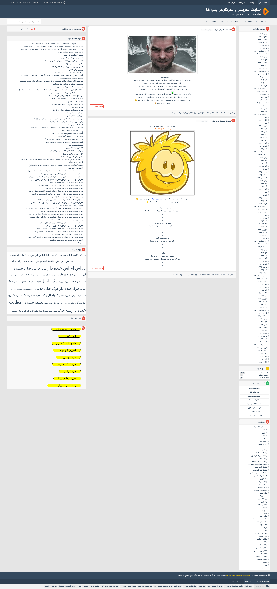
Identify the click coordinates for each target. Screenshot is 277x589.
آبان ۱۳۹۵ (263, 166)
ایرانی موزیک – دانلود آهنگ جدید (70, 137)
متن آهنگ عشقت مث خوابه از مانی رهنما (67, 99)
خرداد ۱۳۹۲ (262, 273)
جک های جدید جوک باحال (109, 586)
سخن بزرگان (262, 505)
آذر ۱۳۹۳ (263, 221)
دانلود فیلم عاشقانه (254, 396)
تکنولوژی (263, 479)
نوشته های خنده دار (50, 311)
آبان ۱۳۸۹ (263, 362)
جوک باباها (202, 586)
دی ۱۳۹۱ (263, 287)
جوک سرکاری (21, 289)
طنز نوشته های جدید (145, 586)
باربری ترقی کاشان (76, 70)
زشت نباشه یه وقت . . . (220, 121)
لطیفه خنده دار (32, 302)
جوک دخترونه (31, 289)
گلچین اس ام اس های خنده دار (23, 311)
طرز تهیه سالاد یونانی (75, 116)
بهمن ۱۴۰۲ (263, 77)
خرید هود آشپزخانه (75, 168)
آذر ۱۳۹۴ (263, 187)
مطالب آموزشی (261, 539)
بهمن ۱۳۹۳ (263, 215)
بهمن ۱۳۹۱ (263, 284)
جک (63, 295)
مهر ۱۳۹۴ (263, 192)
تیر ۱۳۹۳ (263, 236)
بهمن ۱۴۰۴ (263, 34)
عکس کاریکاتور (261, 522)
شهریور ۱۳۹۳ (262, 230)
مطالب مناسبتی (261, 559)
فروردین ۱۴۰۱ (261, 103)
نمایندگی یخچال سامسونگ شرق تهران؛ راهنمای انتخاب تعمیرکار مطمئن (57, 44)
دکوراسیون (263, 493)
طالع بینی (263, 511)
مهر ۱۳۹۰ (263, 331)
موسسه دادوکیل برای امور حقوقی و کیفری (67, 84)
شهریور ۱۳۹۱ (262, 299)
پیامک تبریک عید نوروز (258, 456)
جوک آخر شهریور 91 (215, 586)
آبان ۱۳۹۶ (263, 143)
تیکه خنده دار (25, 275)
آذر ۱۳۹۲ (263, 256)
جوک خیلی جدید (48, 288)
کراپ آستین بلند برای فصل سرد (70, 52)
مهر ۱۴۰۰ (263, 112)
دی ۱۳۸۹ (263, 356)
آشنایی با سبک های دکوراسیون (71, 206)
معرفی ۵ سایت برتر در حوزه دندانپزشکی (67, 197)
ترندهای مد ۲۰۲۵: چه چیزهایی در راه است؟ (66, 96)
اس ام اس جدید (59, 261)
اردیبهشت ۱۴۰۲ (260, 89)
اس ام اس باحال (33, 254)
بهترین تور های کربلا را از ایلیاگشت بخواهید (66, 122)
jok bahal (58, 255)
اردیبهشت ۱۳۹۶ (260, 152)
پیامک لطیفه (38, 311)
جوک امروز (64, 282)
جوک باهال (248, 586)
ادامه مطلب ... (97, 106)
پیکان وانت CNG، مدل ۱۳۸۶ (71, 131)
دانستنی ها (263, 485)
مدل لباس (263, 536)
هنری (265, 565)
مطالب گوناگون (203, 113)
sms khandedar (79, 255)
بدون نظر (175, 113)
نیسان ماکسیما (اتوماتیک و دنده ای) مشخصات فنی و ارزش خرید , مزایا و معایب (53, 209)
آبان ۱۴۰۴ (263, 37)
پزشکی (264, 450)
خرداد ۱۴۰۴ (262, 48)
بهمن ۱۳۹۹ (263, 117)
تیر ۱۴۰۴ (263, 45)
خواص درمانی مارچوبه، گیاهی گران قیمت (67, 105)
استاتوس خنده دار (51, 274)
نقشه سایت (211, 21)
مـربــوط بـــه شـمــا (226, 113)
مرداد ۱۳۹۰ (262, 336)
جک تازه (31, 295)
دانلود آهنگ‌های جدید (254, 404)
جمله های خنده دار (77, 281)
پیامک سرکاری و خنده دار (257, 464)
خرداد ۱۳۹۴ (262, 204)
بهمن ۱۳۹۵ (263, 158)
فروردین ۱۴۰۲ (261, 92)
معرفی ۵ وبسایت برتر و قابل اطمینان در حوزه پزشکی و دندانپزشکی (57, 194)
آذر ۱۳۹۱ (263, 290)
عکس (265, 513)
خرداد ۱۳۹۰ (262, 342)
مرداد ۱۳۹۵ (262, 172)
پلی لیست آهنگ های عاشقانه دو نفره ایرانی (66, 151)
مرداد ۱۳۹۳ (262, 233)
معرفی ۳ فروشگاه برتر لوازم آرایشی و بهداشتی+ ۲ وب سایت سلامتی (57, 203)
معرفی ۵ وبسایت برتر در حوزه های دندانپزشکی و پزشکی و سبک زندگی (56, 191)
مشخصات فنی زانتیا (75, 125)
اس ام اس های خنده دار (73, 274)
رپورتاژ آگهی (262, 499)
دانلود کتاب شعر (254, 388)
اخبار (265, 439)
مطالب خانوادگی (261, 548)
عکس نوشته (262, 525)
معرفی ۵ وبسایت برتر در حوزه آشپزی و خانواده (65, 183)
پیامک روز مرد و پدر (259, 462)
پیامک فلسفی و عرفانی (258, 473)
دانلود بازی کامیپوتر (66, 343)
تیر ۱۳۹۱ (263, 305)
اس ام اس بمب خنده (78, 261)
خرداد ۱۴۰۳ (262, 69)
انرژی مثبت (262, 444)
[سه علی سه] (162, 74)
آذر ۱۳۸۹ (263, 359)
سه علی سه (54, 303)
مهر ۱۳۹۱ (263, 296)
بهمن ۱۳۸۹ (263, 354)
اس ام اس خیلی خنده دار (29, 268)
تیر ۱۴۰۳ (263, 66)
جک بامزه (41, 295)
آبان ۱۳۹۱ (263, 293)
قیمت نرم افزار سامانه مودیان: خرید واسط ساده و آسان (62, 140)
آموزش (264, 436)
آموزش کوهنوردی (67, 350)
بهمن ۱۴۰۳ (263, 57)
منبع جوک (64, 310)
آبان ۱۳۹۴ (263, 189)
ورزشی (264, 568)
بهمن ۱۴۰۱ (263, 97)
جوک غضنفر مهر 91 (190, 586)
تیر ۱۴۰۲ (263, 83)
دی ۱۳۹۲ (263, 253)
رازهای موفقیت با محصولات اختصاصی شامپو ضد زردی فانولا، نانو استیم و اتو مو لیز (52, 160)
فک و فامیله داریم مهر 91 (233, 586)
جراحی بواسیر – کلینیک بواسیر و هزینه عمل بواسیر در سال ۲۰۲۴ (58, 119)
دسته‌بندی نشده (260, 490)
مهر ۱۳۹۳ (263, 227)
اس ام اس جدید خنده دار (33, 261)
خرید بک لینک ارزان (254, 416)
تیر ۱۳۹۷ (263, 135)
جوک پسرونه (69, 296)
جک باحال (54, 295)
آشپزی (264, 433)
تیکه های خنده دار (15, 275)
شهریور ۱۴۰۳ (262, 63)
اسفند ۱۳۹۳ (262, 212)
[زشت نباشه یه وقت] (162, 196)
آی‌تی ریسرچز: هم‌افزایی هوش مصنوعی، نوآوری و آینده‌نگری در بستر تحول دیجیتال (51, 76)
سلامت (264, 508)
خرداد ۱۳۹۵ (262, 175)
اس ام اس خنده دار (64, 268)
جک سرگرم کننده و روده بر (73, 303)
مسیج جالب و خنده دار (128, 586)
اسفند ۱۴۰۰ (262, 106)
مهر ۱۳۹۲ (263, 261)
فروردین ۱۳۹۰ (261, 348)
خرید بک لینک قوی (254, 408)
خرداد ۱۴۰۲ (262, 86)
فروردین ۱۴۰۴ (261, 54)
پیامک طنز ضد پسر (260, 470)
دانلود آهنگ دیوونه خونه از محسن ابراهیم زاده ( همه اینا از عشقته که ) (56, 165)
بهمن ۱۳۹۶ (263, 141)
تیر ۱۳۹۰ (263, 339)
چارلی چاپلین (262, 482)
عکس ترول (263, 516)
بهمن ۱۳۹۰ (263, 319)
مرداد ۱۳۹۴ (262, 198)
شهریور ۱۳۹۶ (262, 146)
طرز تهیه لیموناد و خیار (74, 113)
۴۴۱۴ (264, 430)
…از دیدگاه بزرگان (260, 427)
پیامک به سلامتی (261, 453)
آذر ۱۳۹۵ (263, 164)
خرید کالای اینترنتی (66, 364)
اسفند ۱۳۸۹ (262, 351)
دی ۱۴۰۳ (263, 60)
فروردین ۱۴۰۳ (261, 74)
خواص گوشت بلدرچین (74, 102)
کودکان (264, 531)
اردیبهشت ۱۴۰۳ (260, 71)
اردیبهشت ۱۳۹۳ (260, 241)
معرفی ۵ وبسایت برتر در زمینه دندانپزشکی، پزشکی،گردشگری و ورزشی (56, 177)
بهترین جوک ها (36, 275)
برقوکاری (79, 243)
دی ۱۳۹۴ (263, 184)
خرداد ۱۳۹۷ (262, 138)
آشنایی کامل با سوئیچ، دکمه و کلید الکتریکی (66, 134)
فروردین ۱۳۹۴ (261, 210)
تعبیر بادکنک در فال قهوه (73, 55)
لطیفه (46, 303)
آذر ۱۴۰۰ (263, 109)
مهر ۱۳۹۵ (263, 169)
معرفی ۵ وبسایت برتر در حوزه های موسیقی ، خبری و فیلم (61, 174)
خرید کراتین (70, 371)
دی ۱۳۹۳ (263, 218)
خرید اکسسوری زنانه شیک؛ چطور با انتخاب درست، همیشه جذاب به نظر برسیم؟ (53, 47)
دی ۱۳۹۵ (263, 161)
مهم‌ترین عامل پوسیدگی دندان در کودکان (67, 110)
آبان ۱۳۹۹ (263, 120)
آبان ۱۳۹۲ (263, 259)
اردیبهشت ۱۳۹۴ (260, 207)
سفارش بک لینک (254, 412)
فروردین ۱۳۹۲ (261, 279)
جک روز (11, 295)
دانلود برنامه (262, 487)
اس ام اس (263, 441)
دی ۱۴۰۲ (263, 80)
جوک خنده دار (69, 288)
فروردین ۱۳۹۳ (261, 244)
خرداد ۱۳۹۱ (262, 308)
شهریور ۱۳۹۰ (262, 333)
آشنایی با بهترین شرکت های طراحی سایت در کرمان (64, 142)
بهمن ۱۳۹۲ (263, 250)
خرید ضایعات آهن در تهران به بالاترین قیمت (66, 240)
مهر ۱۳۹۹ (263, 123)
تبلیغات (253, 2)
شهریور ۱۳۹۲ (262, 264)
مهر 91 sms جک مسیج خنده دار (69, 586)
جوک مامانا (177, 586)
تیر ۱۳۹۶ (263, 149)
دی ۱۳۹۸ (263, 129)
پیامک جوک (263, 459)
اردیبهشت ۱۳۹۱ (260, 310)
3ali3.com (48, 254)
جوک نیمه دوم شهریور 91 (163, 586)
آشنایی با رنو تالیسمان (74, 148)
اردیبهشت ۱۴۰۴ (260, 51)
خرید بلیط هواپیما (67, 378)
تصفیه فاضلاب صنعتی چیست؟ (71, 78)
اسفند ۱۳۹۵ (262, 155)
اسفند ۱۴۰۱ (262, 94)
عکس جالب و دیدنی (259, 519)
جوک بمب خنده (33, 281)
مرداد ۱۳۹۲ (262, 267)
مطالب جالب (214, 113)
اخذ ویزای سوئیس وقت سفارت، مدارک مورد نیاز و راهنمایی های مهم (57, 128)
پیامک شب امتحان (260, 467)
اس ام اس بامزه (15, 255)
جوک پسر (78, 295)
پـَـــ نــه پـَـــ (263, 447)
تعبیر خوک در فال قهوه (74, 64)
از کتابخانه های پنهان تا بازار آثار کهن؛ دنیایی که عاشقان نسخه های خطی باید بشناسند (51, 50)
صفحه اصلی (264, 2)
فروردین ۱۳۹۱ (261, 313)
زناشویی (264, 502)
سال (22, 29)
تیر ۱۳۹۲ (263, 270)
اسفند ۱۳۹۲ (262, 247)
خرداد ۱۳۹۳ (262, 238)
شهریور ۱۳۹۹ (262, 126)
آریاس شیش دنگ (76, 163)
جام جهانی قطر (254, 392)
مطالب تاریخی (262, 542)
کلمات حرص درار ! (222, 29)
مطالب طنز (215, 275)
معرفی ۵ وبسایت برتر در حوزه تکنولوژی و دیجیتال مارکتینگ (60, 186)
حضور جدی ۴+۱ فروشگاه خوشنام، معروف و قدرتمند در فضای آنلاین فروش (55, 171)
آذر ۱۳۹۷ (263, 132)
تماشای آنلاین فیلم (254, 400)
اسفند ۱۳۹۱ (262, 282)
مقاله (265, 562)
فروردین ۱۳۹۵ (261, 178)
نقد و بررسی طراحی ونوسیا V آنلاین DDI (67, 67)
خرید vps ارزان (68, 357)
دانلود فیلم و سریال (66, 329)
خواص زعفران (77, 107)
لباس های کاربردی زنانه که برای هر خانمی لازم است (64, 61)
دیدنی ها (263, 496)
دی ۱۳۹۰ (263, 322)
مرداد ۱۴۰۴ (262, 43)
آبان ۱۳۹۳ (263, 224)
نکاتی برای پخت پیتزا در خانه (72, 157)
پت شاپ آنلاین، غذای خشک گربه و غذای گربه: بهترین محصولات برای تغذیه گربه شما (51, 81)
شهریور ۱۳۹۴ (262, 195)
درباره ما (231, 2)
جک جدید (22, 295)
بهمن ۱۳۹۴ (263, 181)
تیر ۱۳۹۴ (263, 201)
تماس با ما (242, 2)
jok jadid (67, 255)
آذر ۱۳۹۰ (263, 325)
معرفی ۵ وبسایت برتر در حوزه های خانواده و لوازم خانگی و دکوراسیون (56, 180)
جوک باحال (50, 281)
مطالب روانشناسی (260, 551)
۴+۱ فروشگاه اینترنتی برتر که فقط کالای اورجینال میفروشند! (60, 200)
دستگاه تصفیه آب (76, 145)
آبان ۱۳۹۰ (263, 328)
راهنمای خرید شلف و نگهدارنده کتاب (69, 73)
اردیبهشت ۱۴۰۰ (260, 115)
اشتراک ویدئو (69, 336)
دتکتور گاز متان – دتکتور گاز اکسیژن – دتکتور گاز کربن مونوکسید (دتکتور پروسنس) (51, 90)
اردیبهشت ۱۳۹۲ (260, 276)
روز (32, 29)
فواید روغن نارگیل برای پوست (71, 154)
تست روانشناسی (260, 476)
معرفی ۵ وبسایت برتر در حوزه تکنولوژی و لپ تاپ (64, 188)
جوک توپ (19, 281)
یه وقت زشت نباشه (160, 208)
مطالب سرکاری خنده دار (91, 586)
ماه (28, 29)
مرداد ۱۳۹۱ (262, 302)
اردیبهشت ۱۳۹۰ (260, 345)
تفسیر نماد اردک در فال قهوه (72, 58)
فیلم (265, 528)
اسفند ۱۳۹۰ (262, 316)
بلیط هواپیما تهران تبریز (64, 385)
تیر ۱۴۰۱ (263, 100)
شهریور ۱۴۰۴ (262, 40)
